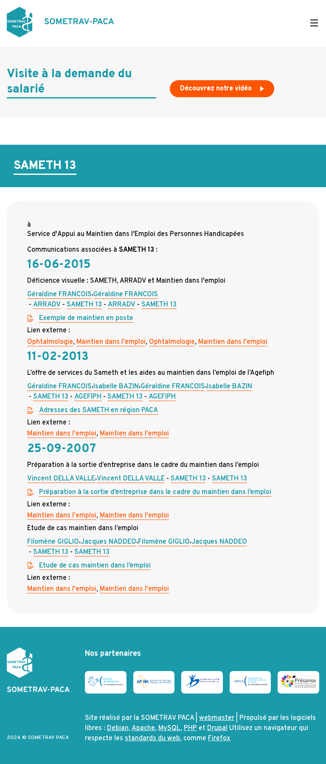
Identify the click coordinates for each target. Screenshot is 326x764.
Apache (143, 728)
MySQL (169, 728)
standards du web (152, 738)
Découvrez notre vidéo (216, 88)
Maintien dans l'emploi (111, 342)
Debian (118, 728)
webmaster (216, 718)
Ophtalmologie (50, 342)
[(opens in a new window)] (105, 684)
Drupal (217, 728)
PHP (190, 728)
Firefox (219, 738)
